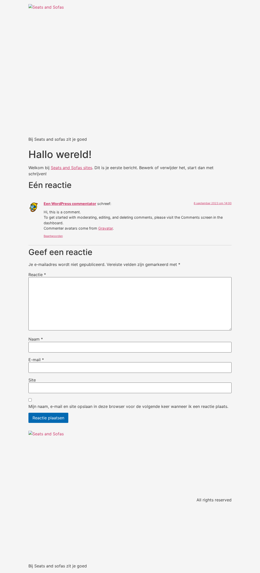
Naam (35, 339)
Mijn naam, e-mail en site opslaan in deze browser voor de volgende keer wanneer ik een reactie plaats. (128, 406)
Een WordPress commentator (70, 203)
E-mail (36, 360)
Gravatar (105, 228)
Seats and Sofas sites (71, 167)
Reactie (37, 275)
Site (32, 380)
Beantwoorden (53, 236)
